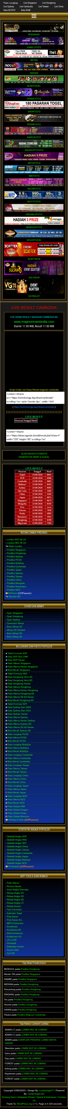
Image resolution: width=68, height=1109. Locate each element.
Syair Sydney (13, 619)
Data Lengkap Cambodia (20, 755)
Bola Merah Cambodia (19, 761)
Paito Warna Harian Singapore (23, 666)
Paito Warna (13, 883)
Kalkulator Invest (15, 946)
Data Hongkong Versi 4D (20, 677)
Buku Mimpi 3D (14, 633)
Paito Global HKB (16, 806)
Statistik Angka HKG (17, 839)
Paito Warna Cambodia (19, 758)
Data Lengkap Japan (18, 786)
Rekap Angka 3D (15, 896)
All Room (12, 593)
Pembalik (11, 943)
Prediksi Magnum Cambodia (31, 1014)
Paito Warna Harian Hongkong (23, 690)
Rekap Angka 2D (15, 893)
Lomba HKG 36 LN (16, 543)
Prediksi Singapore (16, 550)
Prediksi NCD (13, 590)
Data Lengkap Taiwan (18, 765)
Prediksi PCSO (14, 560)
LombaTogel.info (36, 1093)
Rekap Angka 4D (15, 899)
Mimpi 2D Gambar (16, 630)
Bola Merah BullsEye (18, 751)
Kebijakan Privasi (26, 1097)
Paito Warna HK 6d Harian (21, 697)
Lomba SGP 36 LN (16, 539)
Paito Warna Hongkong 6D (21, 693)
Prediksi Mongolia (16, 583)
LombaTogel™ (46, 1090)
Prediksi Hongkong (16, 553)
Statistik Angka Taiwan (18, 849)
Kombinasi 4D (14, 930)
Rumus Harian (14, 886)
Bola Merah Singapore (19, 670)
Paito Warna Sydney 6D (19, 724)
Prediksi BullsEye (15, 563)
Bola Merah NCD (16, 802)
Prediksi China (14, 580)
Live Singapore (30, 3)
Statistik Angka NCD (17, 863)
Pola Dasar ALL (14, 920)
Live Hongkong (49, 3)
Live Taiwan (43, 6)
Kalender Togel (14, 913)
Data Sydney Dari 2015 (19, 710)
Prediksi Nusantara (16, 586)
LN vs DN (11, 940)
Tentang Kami (9, 1097)
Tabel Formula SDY (17, 704)
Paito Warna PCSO (17, 737)
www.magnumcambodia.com (34, 321)
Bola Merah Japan (17, 792)
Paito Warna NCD (16, 799)
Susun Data (13, 950)
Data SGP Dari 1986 (18, 656)
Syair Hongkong (15, 616)
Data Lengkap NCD (17, 796)
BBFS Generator (15, 923)
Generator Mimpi (15, 623)
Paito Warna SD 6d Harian (21, 727)
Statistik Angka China (17, 846)
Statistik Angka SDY (17, 843)
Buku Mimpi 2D (14, 626)
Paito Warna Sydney (18, 717)
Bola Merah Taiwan (17, 772)
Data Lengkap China (18, 775)
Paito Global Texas (17, 813)
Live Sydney (8, 6)
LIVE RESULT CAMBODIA (34, 307)
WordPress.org (24, 1103)
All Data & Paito (16, 819)
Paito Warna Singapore (19, 663)
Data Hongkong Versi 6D (20, 680)
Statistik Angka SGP (17, 836)
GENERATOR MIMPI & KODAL (34, 457)
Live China (58, 6)
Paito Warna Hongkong (19, 687)
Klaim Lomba (15, 546)
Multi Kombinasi (15, 933)
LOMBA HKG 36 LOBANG (34, 1029)
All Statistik (13, 866)
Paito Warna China (17, 779)
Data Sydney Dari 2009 (19, 707)
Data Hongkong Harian (19, 683)
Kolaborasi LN (14, 936)
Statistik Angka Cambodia (19, 853)
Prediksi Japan (14, 570)
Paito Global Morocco (18, 816)
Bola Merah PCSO (17, 741)
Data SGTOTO (9, 10)
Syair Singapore (15, 613)
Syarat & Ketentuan (46, 1097)
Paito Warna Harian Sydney (21, 720)
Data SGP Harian (16, 660)
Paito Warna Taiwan (17, 768)
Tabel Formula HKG (17, 673)
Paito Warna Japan (17, 789)
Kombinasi (12, 926)
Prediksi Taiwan (14, 576)
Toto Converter (14, 909)
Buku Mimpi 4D (14, 636)
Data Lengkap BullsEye (19, 744)
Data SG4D (26, 10)
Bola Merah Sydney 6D (19, 730)
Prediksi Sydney (15, 556)
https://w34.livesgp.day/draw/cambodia (34, 407)
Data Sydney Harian (18, 714)
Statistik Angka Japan (17, 856)
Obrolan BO (15, 596)
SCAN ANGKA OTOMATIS (34, 453)
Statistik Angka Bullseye (19, 859)
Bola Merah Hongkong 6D (21, 700)
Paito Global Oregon (18, 809)
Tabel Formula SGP (17, 653)
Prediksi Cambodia (16, 566)
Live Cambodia (26, 6)
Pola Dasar (12, 916)
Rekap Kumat (14, 906)
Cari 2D (11, 953)
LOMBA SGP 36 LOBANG (34, 1034)
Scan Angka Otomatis (17, 889)
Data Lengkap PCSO (18, 734)
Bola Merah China (17, 782)
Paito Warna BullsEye (18, 748)
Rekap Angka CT (15, 903)
